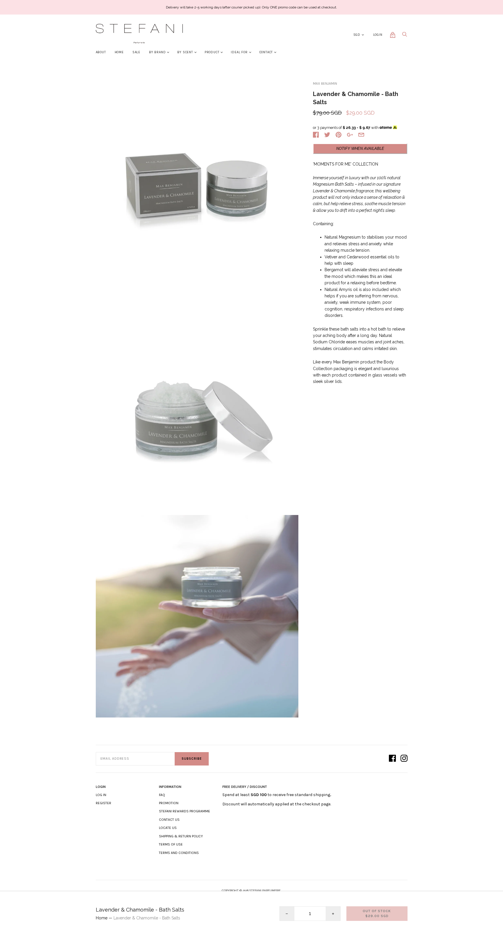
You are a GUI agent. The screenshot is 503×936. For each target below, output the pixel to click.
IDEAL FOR (239, 52)
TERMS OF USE (171, 844)
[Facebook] (392, 759)
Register (103, 803)
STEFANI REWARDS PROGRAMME (184, 811)
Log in (101, 795)
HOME (119, 52)
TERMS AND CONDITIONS (179, 853)
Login (377, 35)
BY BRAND (157, 52)
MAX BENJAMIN (325, 83)
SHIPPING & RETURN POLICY (181, 836)
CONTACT (266, 52)
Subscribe (192, 759)
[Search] (405, 35)
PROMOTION (168, 803)
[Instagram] (404, 759)
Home (101, 918)
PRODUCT (212, 52)
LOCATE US (168, 828)
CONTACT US (169, 820)
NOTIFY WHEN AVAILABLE (360, 148)
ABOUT (101, 52)
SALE (136, 52)
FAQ (162, 795)
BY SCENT (185, 52)
